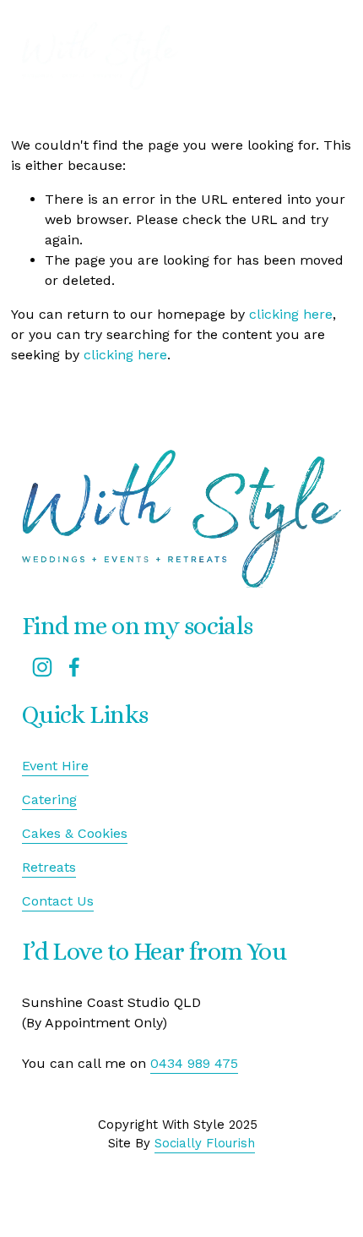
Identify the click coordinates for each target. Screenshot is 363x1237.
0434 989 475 (194, 1063)
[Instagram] (42, 667)
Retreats (49, 867)
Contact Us (58, 901)
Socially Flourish (204, 1143)
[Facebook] (74, 667)
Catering (49, 799)
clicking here (291, 314)
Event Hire (55, 766)
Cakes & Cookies (74, 833)
